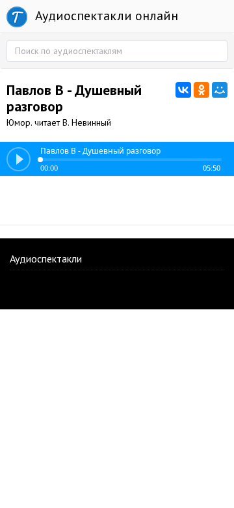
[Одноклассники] (201, 90)
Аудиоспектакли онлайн (105, 15)
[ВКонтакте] (183, 90)
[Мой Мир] (220, 90)
